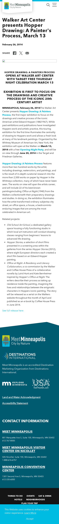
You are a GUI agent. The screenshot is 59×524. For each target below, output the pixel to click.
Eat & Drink (45, 496)
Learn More (30, 513)
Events (31, 496)
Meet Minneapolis (17, 431)
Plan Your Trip (29, 503)
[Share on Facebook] (14, 53)
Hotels (18, 499)
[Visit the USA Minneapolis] (41, 384)
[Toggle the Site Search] (48, 4)
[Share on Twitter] (21, 53)
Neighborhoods (35, 499)
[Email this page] (27, 53)
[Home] (17, 5)
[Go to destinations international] (19, 356)
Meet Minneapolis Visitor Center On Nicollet (23, 449)
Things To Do (15, 496)
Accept (29, 518)
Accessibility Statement (15, 403)
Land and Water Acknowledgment (21, 397)
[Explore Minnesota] (14, 384)
